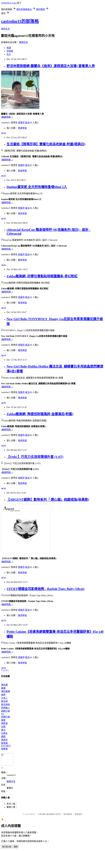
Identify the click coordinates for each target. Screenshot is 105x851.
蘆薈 (3, 720)
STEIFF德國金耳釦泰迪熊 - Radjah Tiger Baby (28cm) (45, 589)
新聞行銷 (5, 717)
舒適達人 (5, 708)
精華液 (4, 723)
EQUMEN (6, 746)
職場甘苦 (23, 42)
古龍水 (4, 733)
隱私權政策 (67, 814)
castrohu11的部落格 (20, 21)
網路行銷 (5, 711)
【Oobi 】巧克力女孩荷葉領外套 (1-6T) (35, 457)
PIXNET (32, 814)
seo (2, 714)
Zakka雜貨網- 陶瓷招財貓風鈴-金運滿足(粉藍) (40, 414)
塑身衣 (4, 740)
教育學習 (22, 128)
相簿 (9, 48)
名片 (9, 54)
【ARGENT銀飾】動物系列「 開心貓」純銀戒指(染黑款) (48, 499)
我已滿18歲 (6, 847)
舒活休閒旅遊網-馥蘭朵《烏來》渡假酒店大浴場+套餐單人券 (51, 66)
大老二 (4, 698)
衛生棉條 (5, 704)
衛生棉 (4, 701)
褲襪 (3, 688)
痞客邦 (21, 122)
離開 (16, 847)
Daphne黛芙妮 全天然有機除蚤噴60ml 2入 (37, 187)
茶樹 (3, 727)
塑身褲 (4, 743)
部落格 (10, 51)
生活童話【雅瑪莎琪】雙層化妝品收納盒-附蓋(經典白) (46, 144)
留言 (27, 122)
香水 (3, 730)
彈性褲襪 (5, 691)
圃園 (3, 736)
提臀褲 (4, 749)
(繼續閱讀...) (7, 117)
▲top (3, 133)
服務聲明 (78, 814)
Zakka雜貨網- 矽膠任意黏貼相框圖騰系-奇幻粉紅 (42, 276)
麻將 (3, 695)
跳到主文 (5, 29)
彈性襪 (4, 685)
